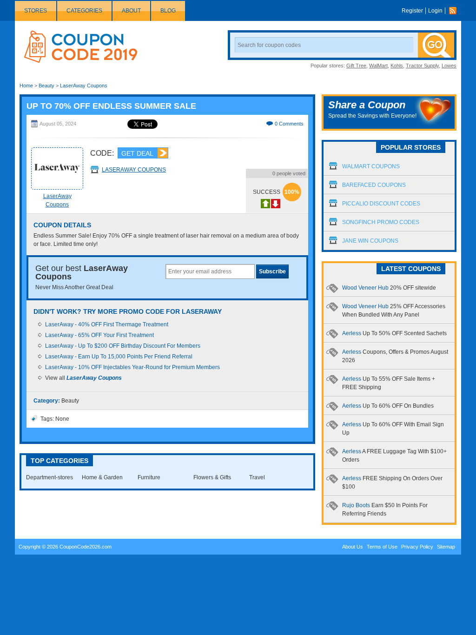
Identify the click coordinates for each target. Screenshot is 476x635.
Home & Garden (102, 477)
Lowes (449, 65)
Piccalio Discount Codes (381, 203)
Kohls (396, 65)
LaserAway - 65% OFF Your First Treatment (99, 335)
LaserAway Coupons (83, 85)
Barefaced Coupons (374, 185)
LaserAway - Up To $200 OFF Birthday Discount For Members (122, 346)
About (131, 10)
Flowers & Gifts (212, 477)
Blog (168, 10)
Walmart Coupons (371, 166)
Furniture (149, 477)
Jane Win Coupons (370, 241)
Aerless (394, 333)
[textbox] (210, 271)
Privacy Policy (417, 546)
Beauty (46, 85)
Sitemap (446, 546)
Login (435, 10)
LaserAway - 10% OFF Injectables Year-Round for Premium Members (132, 367)
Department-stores (49, 477)
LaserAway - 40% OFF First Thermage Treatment (106, 324)
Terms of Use (382, 546)
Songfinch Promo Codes (380, 222)
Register (412, 10)
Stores (35, 10)
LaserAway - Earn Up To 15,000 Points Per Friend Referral (118, 356)
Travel (257, 477)
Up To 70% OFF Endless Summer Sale (111, 106)
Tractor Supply (422, 65)
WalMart (378, 65)
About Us (352, 546)
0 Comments (289, 123)
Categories (84, 10)
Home (26, 85)
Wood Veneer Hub (389, 287)
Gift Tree (356, 65)
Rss (455, 10)
